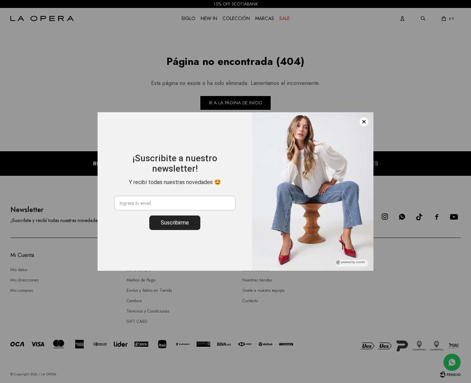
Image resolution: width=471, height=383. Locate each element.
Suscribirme (175, 222)
